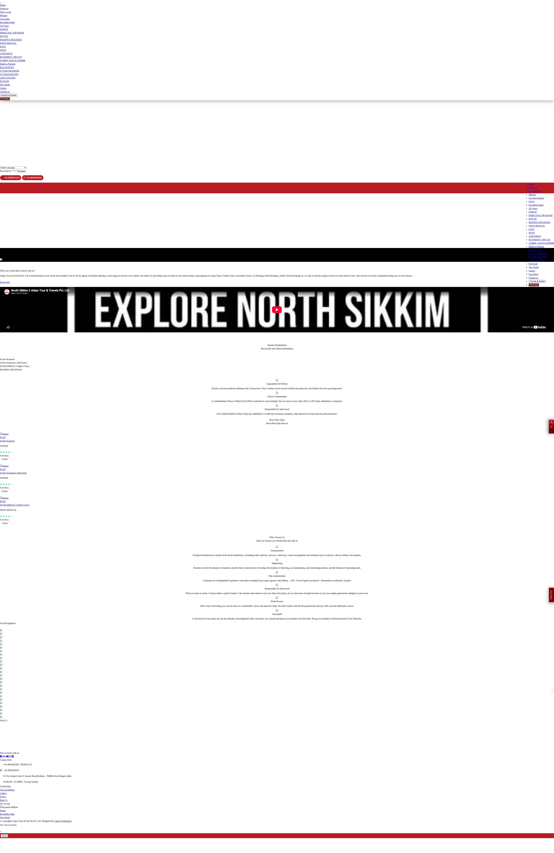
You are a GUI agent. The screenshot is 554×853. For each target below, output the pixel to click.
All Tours (4, 26)
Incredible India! (7, 22)
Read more (5, 282)
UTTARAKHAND (9, 74)
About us (4, 8)
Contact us (5, 91)
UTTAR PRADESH (9, 71)
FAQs (1, 825)
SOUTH (4, 36)
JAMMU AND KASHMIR (12, 60)
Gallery (3, 88)
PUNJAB (4, 81)
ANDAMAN (6, 53)
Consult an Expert (8, 95)
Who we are (5, 12)
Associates (5, 19)
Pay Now (5, 99)
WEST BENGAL (8, 43)
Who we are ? (535, 191)
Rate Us (3, 800)
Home (3, 5)
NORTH (4, 29)
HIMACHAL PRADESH (12, 33)
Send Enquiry (6, 126)
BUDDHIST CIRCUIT (11, 57)
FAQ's (3, 797)
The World (5, 85)
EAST (3, 46)
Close (4, 836)
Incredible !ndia (7, 814)
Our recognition (7, 790)
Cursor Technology (63, 821)
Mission (3, 15)
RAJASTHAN (7, 67)
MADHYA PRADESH (11, 40)
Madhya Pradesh (7, 64)
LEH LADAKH (7, 78)
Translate (21, 171)
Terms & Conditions (10, 825)
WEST (3, 50)
